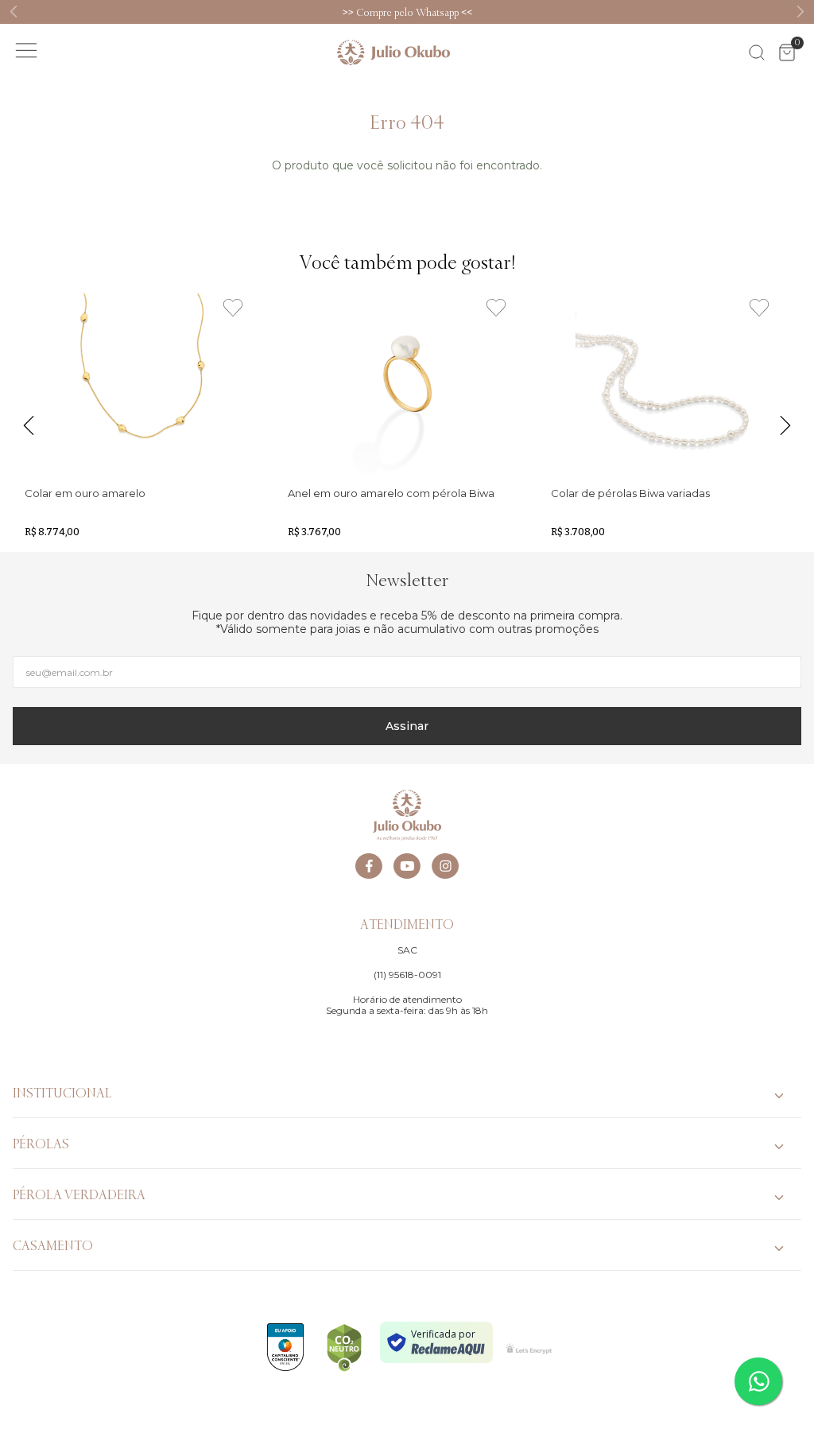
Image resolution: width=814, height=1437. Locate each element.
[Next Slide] (800, 11)
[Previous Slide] (14, 11)
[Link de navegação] (393, 52)
